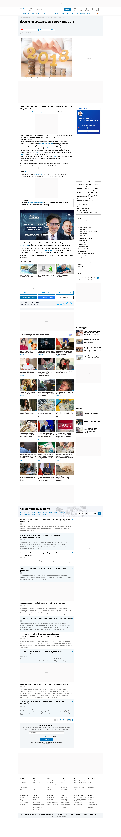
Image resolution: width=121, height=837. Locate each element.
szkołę (55, 156)
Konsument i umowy (51, 784)
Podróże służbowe (78, 802)
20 (88, 277)
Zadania (21, 800)
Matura (34, 805)
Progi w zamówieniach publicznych (86, 255)
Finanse (89, 784)
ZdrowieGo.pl (91, 797)
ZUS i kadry (22, 785)
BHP (34, 787)
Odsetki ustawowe (82, 258)
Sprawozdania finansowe (79, 787)
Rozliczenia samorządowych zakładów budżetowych (87, 263)
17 (79, 277)
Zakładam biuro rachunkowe (80, 780)
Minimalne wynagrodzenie (80, 799)
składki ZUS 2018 (24, 288)
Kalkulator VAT (81, 229)
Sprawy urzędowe (51, 785)
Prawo (56, 13)
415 (69, 720)
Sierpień (91, 274)
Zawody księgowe (23, 787)
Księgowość (26, 13)
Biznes (39, 13)
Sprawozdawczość (47, 512)
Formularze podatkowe (93, 804)
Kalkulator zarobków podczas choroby (87, 231)
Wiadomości (41, 17)
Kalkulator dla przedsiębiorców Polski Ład (88, 225)
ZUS (26, 171)
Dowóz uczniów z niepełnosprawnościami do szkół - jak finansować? (87, 207)
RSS (72, 814)
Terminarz (83, 274)
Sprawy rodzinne (50, 780)
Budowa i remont (91, 785)
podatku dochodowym (46, 144)
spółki (38, 152)
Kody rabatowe (91, 800)
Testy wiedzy (81, 266)
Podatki (56, 512)
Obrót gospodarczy (24, 784)
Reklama (84, 814)
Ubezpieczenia (36, 784)
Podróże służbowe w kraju (80, 797)
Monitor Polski (50, 799)
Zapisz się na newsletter (67, 292)
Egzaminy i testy (36, 802)
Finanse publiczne (82, 240)
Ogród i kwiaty (91, 787)
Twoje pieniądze (65, 13)
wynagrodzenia (33, 168)
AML (75, 789)
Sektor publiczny (48, 13)
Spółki (62, 782)
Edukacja (89, 13)
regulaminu (46, 736)
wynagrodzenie (38, 174)
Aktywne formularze (86, 238)
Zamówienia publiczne (83, 246)
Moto (73, 13)
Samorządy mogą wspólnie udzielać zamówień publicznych (86, 203)
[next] (72, 720)
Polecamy (79, 408)
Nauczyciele (36, 800)
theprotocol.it (91, 805)
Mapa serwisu (92, 814)
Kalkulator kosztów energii (84, 227)
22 (94, 277)
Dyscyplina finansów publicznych (86, 253)
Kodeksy (49, 805)
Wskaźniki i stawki (78, 795)
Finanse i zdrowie (64, 789)
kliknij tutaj (54, 746)
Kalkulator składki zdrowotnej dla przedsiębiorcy (86, 222)
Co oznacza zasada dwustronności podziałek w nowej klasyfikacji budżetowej (87, 187)
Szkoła (34, 799)
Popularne (81, 184)
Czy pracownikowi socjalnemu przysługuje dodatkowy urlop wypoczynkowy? (88, 195)
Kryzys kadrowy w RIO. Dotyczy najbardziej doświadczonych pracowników (88, 199)
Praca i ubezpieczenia (65, 784)
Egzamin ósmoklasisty (38, 807)
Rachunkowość (81, 242)
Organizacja (22, 797)
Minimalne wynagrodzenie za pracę (86, 260)
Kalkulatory (83, 219)
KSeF (96, 13)
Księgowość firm (24, 778)
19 (85, 277)
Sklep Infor (49, 789)
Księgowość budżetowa (32, 17)
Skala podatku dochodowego (80, 805)
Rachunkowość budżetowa (34, 512)
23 (97, 277)
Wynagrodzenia (82, 244)
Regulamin (59, 814)
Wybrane (96, 184)
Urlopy (34, 785)
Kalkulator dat (81, 235)
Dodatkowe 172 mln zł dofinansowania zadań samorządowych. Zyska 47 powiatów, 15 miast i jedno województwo (88, 211)
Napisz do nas (47, 292)
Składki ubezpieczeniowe (79, 800)
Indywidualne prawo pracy (39, 780)
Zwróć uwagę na (81, 328)
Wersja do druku (29, 292)
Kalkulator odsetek (65, 802)
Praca (48, 787)
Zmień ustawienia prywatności (46, 814)
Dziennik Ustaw (50, 797)
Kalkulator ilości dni (83, 233)
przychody (47, 148)
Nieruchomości (81, 13)
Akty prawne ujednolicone (52, 804)
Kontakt (78, 814)
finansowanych (24, 245)
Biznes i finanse (64, 780)
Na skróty (90, 795)
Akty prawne (50, 795)
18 (82, 277)
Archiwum (90, 799)
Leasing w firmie (64, 787)
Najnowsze (88, 184)
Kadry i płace (63, 512)
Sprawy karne (50, 782)
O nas (21, 814)
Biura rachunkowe (78, 778)
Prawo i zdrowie (50, 790)
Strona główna (23, 17)
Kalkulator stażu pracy (65, 804)
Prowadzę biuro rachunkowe (80, 782)
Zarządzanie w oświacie (38, 804)
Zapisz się (88, 131)
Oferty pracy (90, 807)
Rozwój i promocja (24, 802)
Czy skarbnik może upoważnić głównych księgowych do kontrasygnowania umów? (87, 191)
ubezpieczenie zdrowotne (46, 112)
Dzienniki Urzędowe (51, 800)
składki (34, 112)
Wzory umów (91, 802)
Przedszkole (36, 797)
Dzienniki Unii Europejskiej (52, 802)
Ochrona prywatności (30, 814)
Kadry (33, 13)
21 (91, 277)
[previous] (55, 720)
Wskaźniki (83, 252)
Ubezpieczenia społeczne (84, 248)
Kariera (66, 814)
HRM (34, 789)
